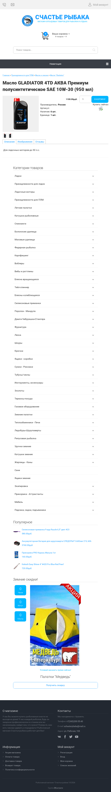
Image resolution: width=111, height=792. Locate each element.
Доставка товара (13, 761)
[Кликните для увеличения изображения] (21, 114)
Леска (18, 335)
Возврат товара (12, 765)
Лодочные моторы (25, 191)
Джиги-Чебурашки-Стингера (30, 319)
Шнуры (18, 343)
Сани (17, 470)
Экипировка (21, 486)
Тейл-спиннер (22, 287)
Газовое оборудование (27, 406)
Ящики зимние (22, 478)
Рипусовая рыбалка (25, 438)
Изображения (25, 141)
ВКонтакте (58, 788)
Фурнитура (20, 327)
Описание (9, 141)
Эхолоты (19, 390)
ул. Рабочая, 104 (72, 731)
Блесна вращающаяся (27, 279)
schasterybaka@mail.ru (74, 726)
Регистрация (66, 752)
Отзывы (39, 141)
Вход (62, 757)
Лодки (18, 176)
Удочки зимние (23, 446)
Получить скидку (55, 685)
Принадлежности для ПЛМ (29, 199)
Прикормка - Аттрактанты (29, 494)
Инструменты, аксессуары (29, 382)
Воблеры (19, 263)
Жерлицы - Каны (23, 462)
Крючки (19, 351)
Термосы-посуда (24, 398)
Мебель (19, 502)
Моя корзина (66, 761)
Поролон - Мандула (25, 311)
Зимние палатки (23, 414)
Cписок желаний (68, 765)
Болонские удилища (25, 231)
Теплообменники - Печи (27, 422)
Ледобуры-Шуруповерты (28, 430)
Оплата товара (12, 757)
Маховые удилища (25, 239)
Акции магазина (13, 752)
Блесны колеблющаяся (27, 295)
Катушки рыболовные (26, 215)
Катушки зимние (24, 454)
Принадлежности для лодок (30, 183)
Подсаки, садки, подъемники (30, 510)
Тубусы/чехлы (22, 374)
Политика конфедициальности (20, 769)
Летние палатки (23, 207)
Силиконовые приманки (28, 303)
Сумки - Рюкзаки (24, 366)
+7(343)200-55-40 (74, 721)
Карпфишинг (21, 255)
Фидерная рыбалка (25, 247)
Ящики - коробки (24, 358)
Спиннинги (20, 223)
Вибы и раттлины (24, 271)
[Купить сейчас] (100, 108)
